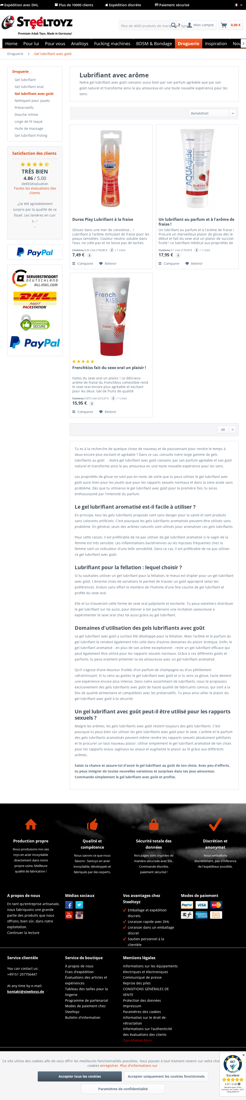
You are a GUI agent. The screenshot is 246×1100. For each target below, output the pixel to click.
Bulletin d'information (82, 1017)
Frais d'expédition (79, 972)
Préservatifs (24, 107)
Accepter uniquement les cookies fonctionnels (166, 1076)
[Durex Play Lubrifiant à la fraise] (111, 168)
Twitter (79, 905)
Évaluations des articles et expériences (86, 980)
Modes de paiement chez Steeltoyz (85, 1009)
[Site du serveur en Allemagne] (35, 278)
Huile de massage (29, 128)
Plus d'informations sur (139, 1065)
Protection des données (142, 1000)
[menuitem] (149, 25)
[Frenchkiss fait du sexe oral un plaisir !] (111, 316)
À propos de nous (79, 966)
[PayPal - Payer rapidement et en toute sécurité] (34, 252)
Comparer (84, 263)
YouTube (69, 915)
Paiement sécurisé (173, 5)
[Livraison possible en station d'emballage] (35, 300)
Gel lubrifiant (25, 79)
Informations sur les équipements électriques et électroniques (150, 969)
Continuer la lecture (23, 932)
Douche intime (26, 114)
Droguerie (20, 71)
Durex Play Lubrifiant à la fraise (102, 219)
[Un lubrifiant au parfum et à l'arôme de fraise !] (197, 168)
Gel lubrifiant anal (29, 86)
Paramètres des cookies (142, 1011)
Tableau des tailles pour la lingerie (86, 992)
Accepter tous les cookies (80, 1076)
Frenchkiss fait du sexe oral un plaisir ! (109, 367)
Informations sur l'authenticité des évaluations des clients (147, 1031)
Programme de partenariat (86, 1000)
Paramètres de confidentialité (123, 1089)
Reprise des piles (137, 983)
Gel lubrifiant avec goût (34, 93)
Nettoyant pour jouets (32, 100)
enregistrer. (110, 1065)
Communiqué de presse (142, 977)
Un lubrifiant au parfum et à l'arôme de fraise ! (196, 222)
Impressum (132, 1006)
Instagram (79, 915)
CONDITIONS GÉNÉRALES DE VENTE (146, 992)
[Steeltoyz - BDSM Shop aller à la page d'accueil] (45, 28)
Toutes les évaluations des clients (35, 190)
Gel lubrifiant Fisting (31, 135)
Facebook (69, 905)
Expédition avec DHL (20, 5)
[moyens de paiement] (208, 910)
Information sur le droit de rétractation (144, 1020)
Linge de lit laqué (29, 121)
